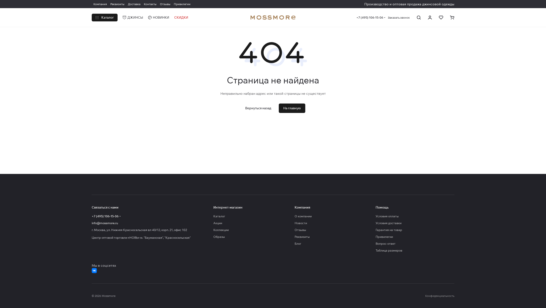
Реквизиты (302, 237)
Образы (219, 237)
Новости (301, 223)
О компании (303, 216)
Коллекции (221, 230)
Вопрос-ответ (385, 244)
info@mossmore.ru (105, 223)
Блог (298, 244)
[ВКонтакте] (94, 270)
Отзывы (300, 230)
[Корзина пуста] (452, 17)
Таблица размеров (389, 250)
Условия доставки (388, 223)
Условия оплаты (387, 216)
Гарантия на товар (389, 230)
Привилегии (384, 237)
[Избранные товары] (441, 17)
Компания (302, 207)
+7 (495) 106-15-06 (369, 17)
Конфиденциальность (439, 296)
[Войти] (430, 17)
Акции (217, 223)
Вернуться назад (258, 108)
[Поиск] (419, 17)
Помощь (382, 207)
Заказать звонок (399, 17)
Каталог (219, 216)
